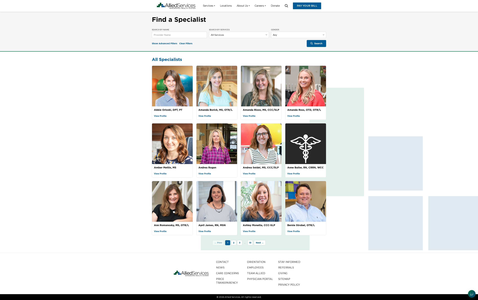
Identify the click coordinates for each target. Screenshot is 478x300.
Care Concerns (227, 273)
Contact (222, 261)
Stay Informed (289, 261)
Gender (275, 29)
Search (318, 43)
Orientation (256, 261)
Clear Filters (185, 43)
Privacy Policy (289, 284)
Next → (260, 242)
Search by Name (160, 29)
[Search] (286, 5)
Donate (275, 5)
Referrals (286, 267)
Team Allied (256, 273)
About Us (242, 5)
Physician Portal (260, 279)
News (220, 267)
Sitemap (284, 279)
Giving (283, 273)
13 (250, 242)
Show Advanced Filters (164, 43)
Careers (259, 5)
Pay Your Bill (307, 5)
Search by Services (219, 29)
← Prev (218, 242)
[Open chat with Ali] (472, 294)
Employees (255, 267)
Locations (226, 5)
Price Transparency (227, 281)
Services (208, 5)
